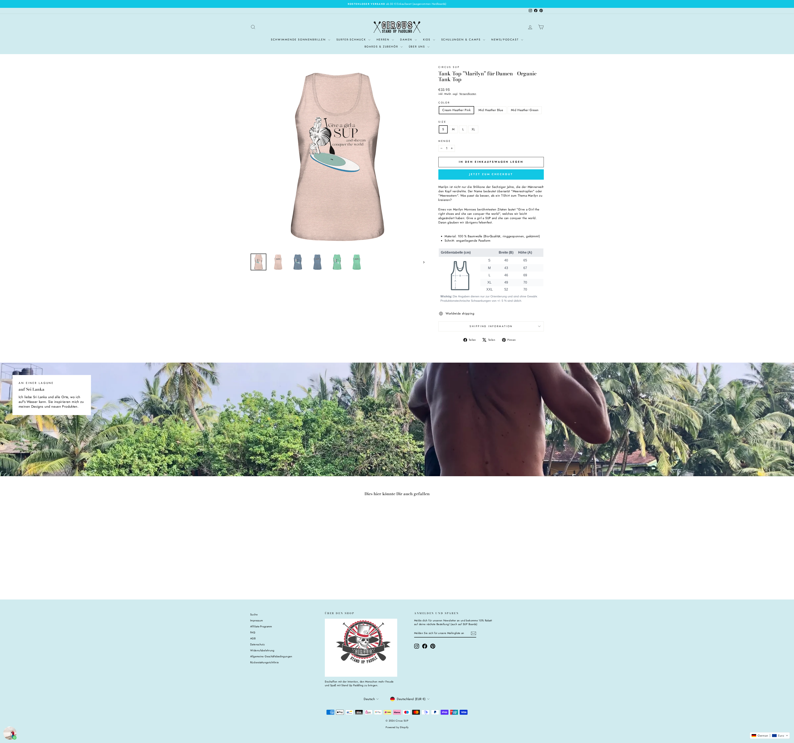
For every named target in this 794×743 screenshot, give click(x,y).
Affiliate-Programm (261, 626)
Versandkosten (467, 94)
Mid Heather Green (524, 110)
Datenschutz (257, 644)
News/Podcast (505, 40)
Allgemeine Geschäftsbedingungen (271, 656)
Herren (384, 40)
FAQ (252, 632)
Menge (444, 141)
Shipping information (491, 326)
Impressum (256, 620)
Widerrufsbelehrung (262, 650)
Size (442, 122)
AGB (253, 638)
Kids (427, 40)
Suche (254, 614)
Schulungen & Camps (461, 40)
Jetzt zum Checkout (491, 174)
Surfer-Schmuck (351, 40)
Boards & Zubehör (382, 47)
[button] (770, 735)
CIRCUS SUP (449, 67)
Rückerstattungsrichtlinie (264, 662)
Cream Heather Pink (456, 110)
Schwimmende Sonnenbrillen (299, 40)
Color (444, 102)
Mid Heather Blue (490, 110)
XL (473, 129)
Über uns (417, 47)
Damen (407, 40)
